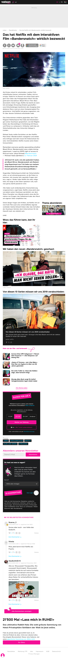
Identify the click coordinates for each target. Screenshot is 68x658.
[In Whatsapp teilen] (9, 45)
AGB (47, 651)
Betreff (6, 480)
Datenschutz (56, 651)
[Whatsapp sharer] (11, 342)
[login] (3, 655)
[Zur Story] (34, 631)
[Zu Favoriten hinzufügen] (22, 45)
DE (57, 2)
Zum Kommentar (14, 537)
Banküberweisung (29, 431)
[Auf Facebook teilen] (4, 45)
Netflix (28, 441)
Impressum (39, 651)
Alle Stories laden (21, 388)
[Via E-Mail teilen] (13, 45)
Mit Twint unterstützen (23, 427)
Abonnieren (55, 213)
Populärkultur (13, 30)
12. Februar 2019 (30, 156)
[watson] (6, 2)
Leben (4, 30)
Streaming (23, 444)
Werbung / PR (22, 651)
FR (62, 2)
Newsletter (11, 651)
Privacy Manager (34, 654)
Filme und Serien (53, 209)
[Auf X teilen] (9, 342)
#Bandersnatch (30, 153)
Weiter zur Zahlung (22, 422)
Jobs (31, 651)
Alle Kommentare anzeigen (21, 611)
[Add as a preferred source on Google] (32, 45)
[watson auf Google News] (42, 45)
